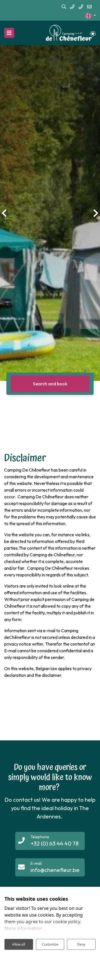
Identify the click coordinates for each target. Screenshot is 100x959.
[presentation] (4, 213)
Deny (81, 944)
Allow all (18, 944)
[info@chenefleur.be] (89, 6)
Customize (50, 944)
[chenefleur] (71, 33)
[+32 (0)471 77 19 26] (81, 6)
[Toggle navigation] (9, 33)
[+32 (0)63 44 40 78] (72, 6)
